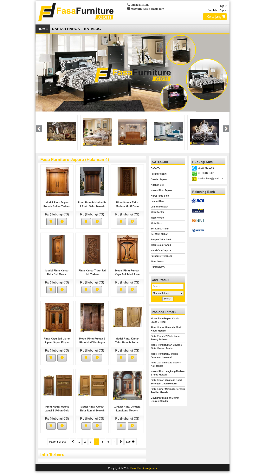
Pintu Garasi (157, 261)
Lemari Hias (157, 201)
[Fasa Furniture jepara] (75, 11)
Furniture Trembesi (161, 256)
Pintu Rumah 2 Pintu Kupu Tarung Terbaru (165, 338)
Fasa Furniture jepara (143, 468)
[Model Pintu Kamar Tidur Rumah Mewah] (92, 385)
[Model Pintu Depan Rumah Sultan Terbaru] (57, 181)
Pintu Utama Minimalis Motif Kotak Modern (166, 329)
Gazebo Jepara (159, 179)
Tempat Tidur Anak (161, 239)
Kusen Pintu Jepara (161, 190)
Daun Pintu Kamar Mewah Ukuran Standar (165, 399)
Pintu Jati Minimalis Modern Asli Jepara (166, 364)
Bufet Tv (155, 168)
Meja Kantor (157, 212)
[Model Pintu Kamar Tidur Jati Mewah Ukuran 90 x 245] (57, 249)
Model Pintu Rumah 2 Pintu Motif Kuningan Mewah (92, 342)
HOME (42, 29)
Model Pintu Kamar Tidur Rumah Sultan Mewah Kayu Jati (127, 342)
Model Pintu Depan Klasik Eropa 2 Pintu (165, 320)
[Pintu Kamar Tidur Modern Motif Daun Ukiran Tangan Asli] (127, 181)
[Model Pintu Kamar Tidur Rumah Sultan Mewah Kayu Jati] (127, 317)
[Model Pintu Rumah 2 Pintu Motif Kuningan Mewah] (92, 317)
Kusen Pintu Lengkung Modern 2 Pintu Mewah (167, 373)
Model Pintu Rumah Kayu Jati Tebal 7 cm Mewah (127, 274)
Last (129, 441)
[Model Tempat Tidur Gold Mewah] (61, 131)
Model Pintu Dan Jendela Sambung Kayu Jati (164, 356)
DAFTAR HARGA (66, 29)
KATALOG (92, 29)
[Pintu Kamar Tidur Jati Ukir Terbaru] (92, 249)
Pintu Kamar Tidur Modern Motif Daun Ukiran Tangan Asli (127, 206)
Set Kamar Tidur (160, 228)
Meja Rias (156, 223)
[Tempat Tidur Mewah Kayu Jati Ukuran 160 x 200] (168, 131)
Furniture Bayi (158, 173)
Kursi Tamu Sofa (160, 195)
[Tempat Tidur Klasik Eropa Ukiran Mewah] (204, 131)
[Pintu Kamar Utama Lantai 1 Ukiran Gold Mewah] (57, 385)
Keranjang (214, 16)
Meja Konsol (157, 217)
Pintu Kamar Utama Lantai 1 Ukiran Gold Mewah (57, 410)
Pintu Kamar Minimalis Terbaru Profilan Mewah (168, 391)
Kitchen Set (157, 185)
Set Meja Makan (159, 234)
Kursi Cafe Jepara (161, 250)
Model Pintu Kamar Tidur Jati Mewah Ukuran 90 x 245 (56, 274)
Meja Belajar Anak (161, 245)
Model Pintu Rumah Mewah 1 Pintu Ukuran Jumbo (166, 347)
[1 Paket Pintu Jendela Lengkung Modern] (127, 385)
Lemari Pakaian (159, 206)
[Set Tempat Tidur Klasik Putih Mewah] (132, 131)
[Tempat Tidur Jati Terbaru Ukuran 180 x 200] (97, 131)
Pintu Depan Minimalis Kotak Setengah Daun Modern (166, 382)
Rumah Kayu (158, 267)
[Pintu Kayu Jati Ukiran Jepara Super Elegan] (57, 317)
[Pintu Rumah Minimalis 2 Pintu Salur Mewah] (92, 181)
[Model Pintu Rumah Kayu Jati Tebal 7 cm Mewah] (127, 249)
